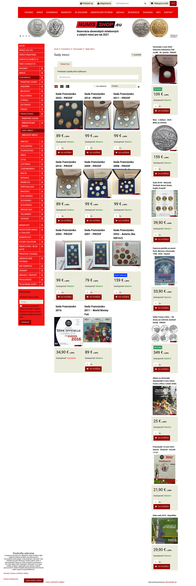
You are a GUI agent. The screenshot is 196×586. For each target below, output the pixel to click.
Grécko (24, 141)
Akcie (22, 46)
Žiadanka (148, 12)
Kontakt (168, 12)
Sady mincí (27, 130)
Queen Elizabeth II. (29, 59)
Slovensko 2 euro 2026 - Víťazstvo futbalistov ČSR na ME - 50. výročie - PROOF (164, 50)
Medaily (120, 12)
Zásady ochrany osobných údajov (50, 582)
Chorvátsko (27, 150)
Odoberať (25, 322)
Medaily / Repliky (28, 275)
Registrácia (105, 3)
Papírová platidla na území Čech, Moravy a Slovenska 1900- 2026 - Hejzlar (164, 251)
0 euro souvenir (27, 242)
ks (62, 148)
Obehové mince (30, 135)
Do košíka (65, 152)
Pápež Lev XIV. (26, 50)
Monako (25, 178)
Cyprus (24, 100)
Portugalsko (27, 187)
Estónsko (26, 105)
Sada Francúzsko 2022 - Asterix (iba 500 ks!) (124, 234)
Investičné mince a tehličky (28, 231)
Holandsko (26, 146)
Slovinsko (26, 200)
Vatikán (25, 218)
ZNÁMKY (23, 270)
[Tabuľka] (68, 87)
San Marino (27, 196)
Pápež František (27, 55)
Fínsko (24, 109)
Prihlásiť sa (87, 3)
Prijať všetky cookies (34, 580)
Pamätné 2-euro (29, 82)
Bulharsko (26, 96)
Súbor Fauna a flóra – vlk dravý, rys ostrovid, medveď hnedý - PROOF (164, 320)
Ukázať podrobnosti (10, 579)
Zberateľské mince (28, 124)
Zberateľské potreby (102, 12)
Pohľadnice (25, 279)
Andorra (25, 86)
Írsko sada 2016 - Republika (164, 515)
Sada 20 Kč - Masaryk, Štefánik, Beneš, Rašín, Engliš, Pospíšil (162, 185)
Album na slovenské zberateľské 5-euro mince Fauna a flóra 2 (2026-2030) (164, 381)
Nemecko (25, 182)
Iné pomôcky (25, 266)
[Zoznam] (62, 87)
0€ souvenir (81, 12)
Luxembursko (28, 169)
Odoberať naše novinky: (29, 297)
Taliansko (26, 214)
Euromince (52, 12)
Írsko (23, 155)
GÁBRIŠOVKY (25, 237)
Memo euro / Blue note (28, 248)
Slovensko (26, 205)
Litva (23, 159)
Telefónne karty (28, 284)
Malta (24, 173)
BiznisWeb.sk (171, 582)
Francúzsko (27, 114)
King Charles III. (27, 64)
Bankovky (66, 12)
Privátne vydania (28, 254)
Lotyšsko (25, 164)
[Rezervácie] (98, 37)
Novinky (29, 12)
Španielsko (26, 209)
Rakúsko (25, 191)
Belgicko (25, 91)
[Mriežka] (56, 87)
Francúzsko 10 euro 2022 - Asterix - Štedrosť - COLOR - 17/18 (164, 449)
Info (158, 12)
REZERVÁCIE (133, 12)
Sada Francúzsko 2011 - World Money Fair (96, 310)
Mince (40, 12)
